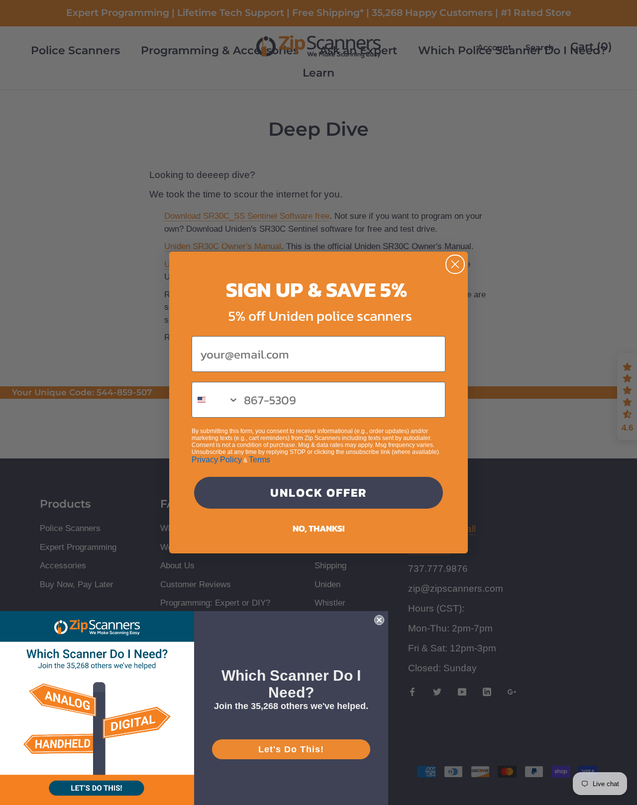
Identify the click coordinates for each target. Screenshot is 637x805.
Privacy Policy (217, 459)
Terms (259, 459)
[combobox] (215, 399)
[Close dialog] (455, 264)
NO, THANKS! (318, 528)
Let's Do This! (291, 749)
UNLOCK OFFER (318, 492)
